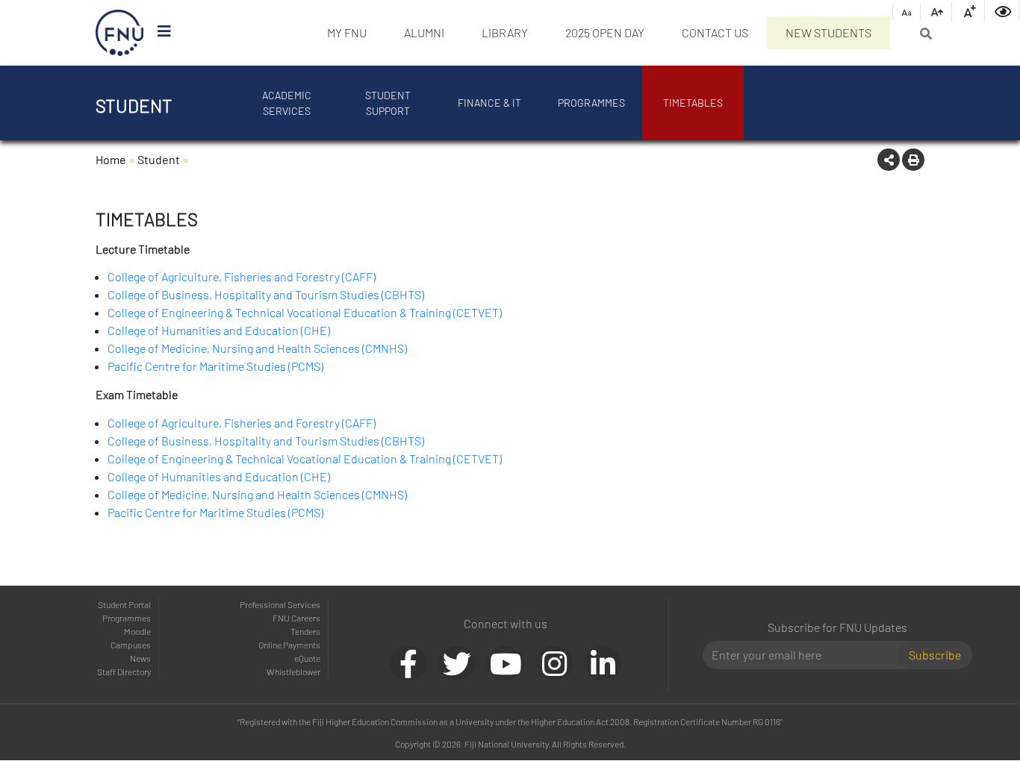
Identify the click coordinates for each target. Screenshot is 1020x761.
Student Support (388, 103)
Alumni (424, 32)
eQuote (307, 658)
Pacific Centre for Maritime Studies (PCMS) (215, 366)
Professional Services (280, 604)
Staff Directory (124, 671)
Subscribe (935, 655)
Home (111, 159)
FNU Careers (296, 618)
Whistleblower (293, 671)
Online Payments (289, 644)
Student (158, 159)
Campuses (131, 644)
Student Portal (124, 604)
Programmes (591, 102)
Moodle (137, 631)
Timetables (693, 102)
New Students (828, 32)
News (140, 658)
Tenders (305, 631)
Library (505, 32)
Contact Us (715, 32)
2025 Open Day (604, 32)
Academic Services (286, 103)
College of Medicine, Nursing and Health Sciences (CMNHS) (257, 348)
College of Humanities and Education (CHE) (219, 330)
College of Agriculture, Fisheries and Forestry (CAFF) (242, 276)
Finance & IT (489, 102)
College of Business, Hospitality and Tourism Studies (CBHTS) (266, 294)
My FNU (347, 32)
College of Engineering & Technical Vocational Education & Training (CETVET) (305, 312)
